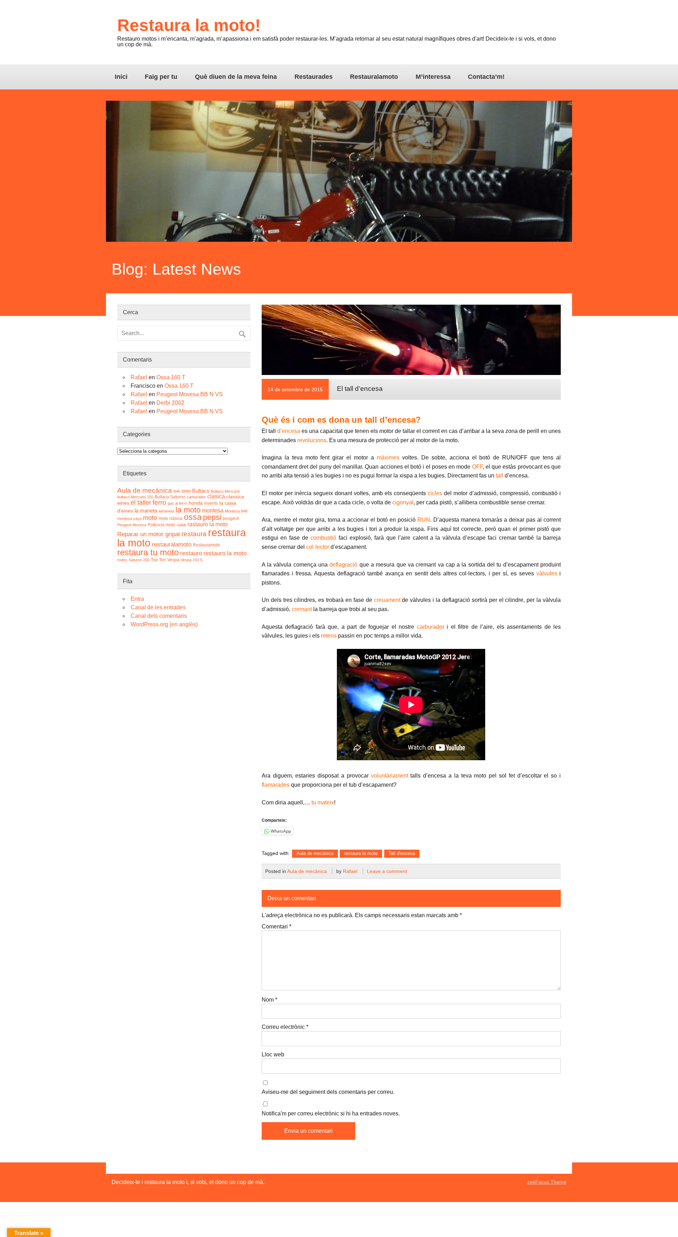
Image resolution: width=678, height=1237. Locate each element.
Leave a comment (387, 871)
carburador (196, 497)
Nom (269, 1000)
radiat (181, 525)
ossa (193, 517)
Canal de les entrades (158, 607)
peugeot (231, 518)
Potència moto (161, 524)
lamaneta (166, 511)
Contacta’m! (486, 76)
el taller (141, 502)
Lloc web (273, 1054)
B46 (176, 491)
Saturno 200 (139, 560)
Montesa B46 (236, 511)
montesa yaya (129, 518)
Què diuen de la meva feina (236, 76)
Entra (137, 599)
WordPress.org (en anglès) (164, 624)
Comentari (276, 927)
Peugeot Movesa (131, 525)
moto (150, 517)
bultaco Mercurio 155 (135, 497)
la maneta (146, 511)
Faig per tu (161, 76)
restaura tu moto (148, 552)
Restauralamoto (374, 76)
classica (235, 496)
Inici (121, 76)
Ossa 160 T (170, 377)
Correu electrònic (285, 1027)
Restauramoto (206, 545)
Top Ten (158, 559)
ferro (159, 502)
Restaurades (314, 76)
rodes (122, 560)
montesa (213, 511)
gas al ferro (177, 503)
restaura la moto (360, 853)
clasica (216, 496)
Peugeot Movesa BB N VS (189, 394)
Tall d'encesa (401, 853)
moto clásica (171, 518)
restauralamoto (171, 544)
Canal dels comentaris (159, 616)
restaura (194, 534)
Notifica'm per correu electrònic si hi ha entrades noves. (331, 1113)
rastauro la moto (208, 524)
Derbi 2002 (170, 403)
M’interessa (433, 76)
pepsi (212, 517)
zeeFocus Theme (546, 1182)
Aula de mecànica (315, 853)
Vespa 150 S (191, 560)
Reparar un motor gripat (148, 534)
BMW (186, 491)
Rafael (350, 871)
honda (196, 503)
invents (211, 503)
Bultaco (200, 491)
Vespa (173, 559)
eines (123, 503)
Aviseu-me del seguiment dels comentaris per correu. (328, 1092)
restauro (191, 553)
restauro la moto (224, 553)
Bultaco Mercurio (225, 491)
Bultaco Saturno (170, 496)
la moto (188, 509)
